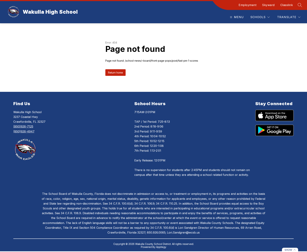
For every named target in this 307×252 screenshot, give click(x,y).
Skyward (268, 5)
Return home (115, 72)
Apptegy (161, 246)
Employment (247, 5)
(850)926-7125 (23, 126)
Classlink (286, 5)
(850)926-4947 (23, 131)
